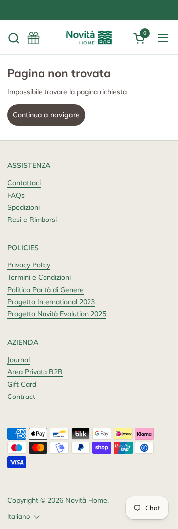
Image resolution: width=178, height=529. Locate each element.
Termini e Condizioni (39, 277)
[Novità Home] (89, 37)
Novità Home (86, 500)
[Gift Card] (33, 38)
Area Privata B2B (35, 371)
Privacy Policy (28, 265)
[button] (13, 38)
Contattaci (24, 182)
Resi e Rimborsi (32, 219)
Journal (18, 359)
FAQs (16, 195)
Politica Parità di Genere (45, 289)
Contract (21, 396)
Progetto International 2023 (51, 301)
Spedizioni (23, 207)
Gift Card (21, 384)
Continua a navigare (46, 114)
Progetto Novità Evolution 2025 (56, 313)
